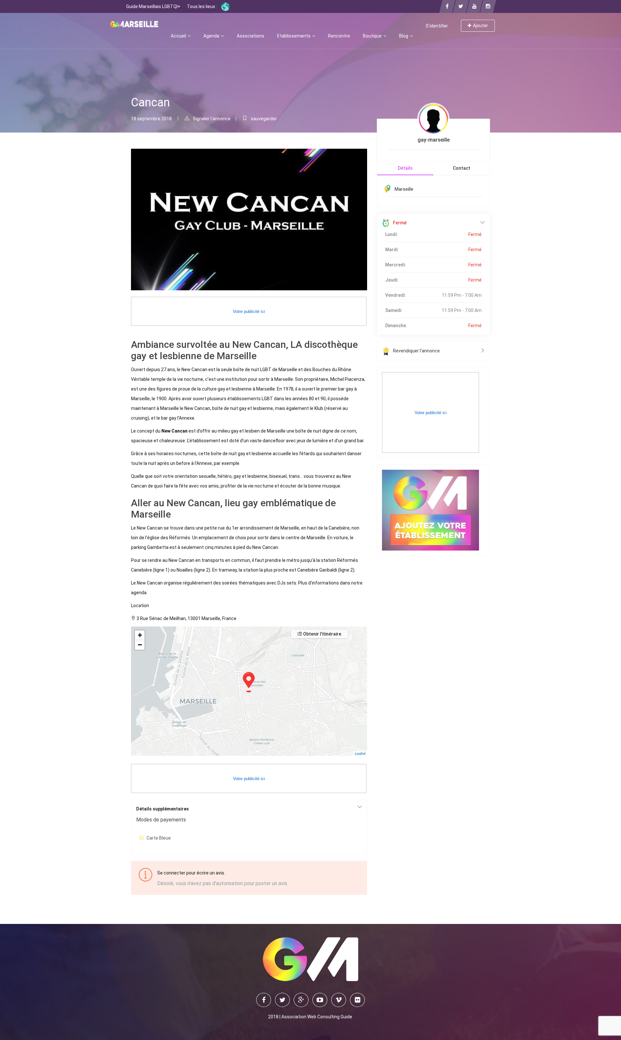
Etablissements (294, 35)
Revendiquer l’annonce (416, 350)
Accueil (179, 35)
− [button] (140, 645)
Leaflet (360, 753)
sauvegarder (264, 118)
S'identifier (437, 25)
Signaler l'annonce (212, 118)
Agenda (211, 35)
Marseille (404, 189)
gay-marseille (434, 140)
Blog (404, 35)
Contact (461, 168)
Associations (250, 35)
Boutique (373, 35)
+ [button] (140, 635)
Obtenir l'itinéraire (321, 634)
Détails (405, 168)
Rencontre (339, 35)
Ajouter (480, 25)
